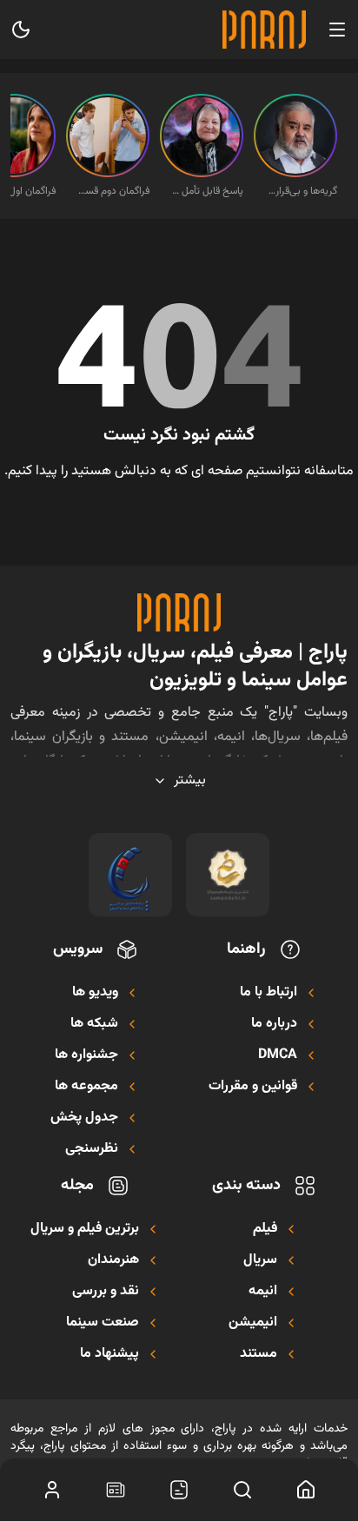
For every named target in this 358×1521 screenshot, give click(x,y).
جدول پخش (84, 1118)
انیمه (263, 1291)
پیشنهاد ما (109, 1354)
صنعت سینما (102, 1323)
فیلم (265, 1229)
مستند (258, 1354)
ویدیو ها (95, 992)
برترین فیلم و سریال (84, 1229)
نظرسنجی (91, 1149)
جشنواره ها (86, 1055)
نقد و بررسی (105, 1291)
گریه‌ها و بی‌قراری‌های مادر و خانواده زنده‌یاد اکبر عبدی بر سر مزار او (300, 191)
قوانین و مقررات (253, 1086)
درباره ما (274, 1024)
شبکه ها (94, 1024)
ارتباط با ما (268, 992)
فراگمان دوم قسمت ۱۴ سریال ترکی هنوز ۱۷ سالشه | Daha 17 (112, 191)
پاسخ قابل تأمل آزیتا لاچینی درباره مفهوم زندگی (206, 191)
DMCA (277, 1055)
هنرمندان (113, 1260)
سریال (260, 1260)
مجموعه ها (86, 1086)
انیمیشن (253, 1323)
